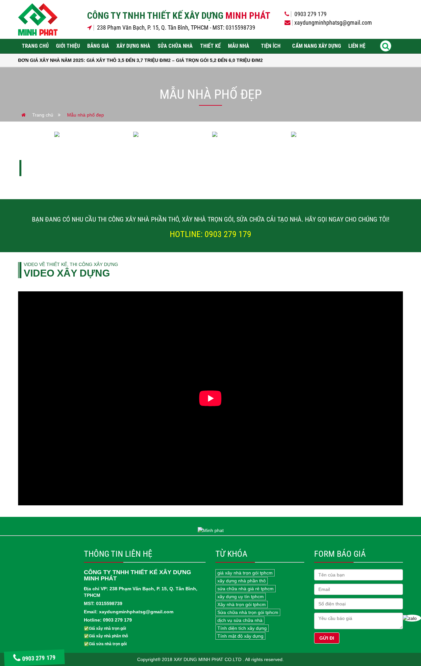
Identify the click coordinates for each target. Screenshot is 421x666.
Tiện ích (271, 46)
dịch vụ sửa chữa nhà (239, 620)
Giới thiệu (68, 46)
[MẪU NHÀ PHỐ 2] (250, 134)
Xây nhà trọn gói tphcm (241, 604)
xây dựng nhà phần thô (241, 580)
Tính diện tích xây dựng (242, 628)
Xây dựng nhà (133, 46)
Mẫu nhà (238, 46)
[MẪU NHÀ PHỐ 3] (171, 134)
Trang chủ (35, 46)
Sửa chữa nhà (175, 46)
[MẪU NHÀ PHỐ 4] (92, 134)
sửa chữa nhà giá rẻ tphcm (245, 588)
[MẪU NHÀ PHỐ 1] (329, 134)
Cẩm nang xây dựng (316, 46)
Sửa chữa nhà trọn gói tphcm (247, 612)
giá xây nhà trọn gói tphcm (245, 572)
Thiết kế (210, 46)
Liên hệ (356, 46)
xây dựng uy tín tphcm (240, 596)
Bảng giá (98, 46)
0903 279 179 (39, 658)
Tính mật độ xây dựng (240, 636)
